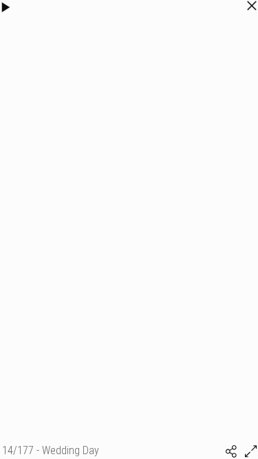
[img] (231, 451)
